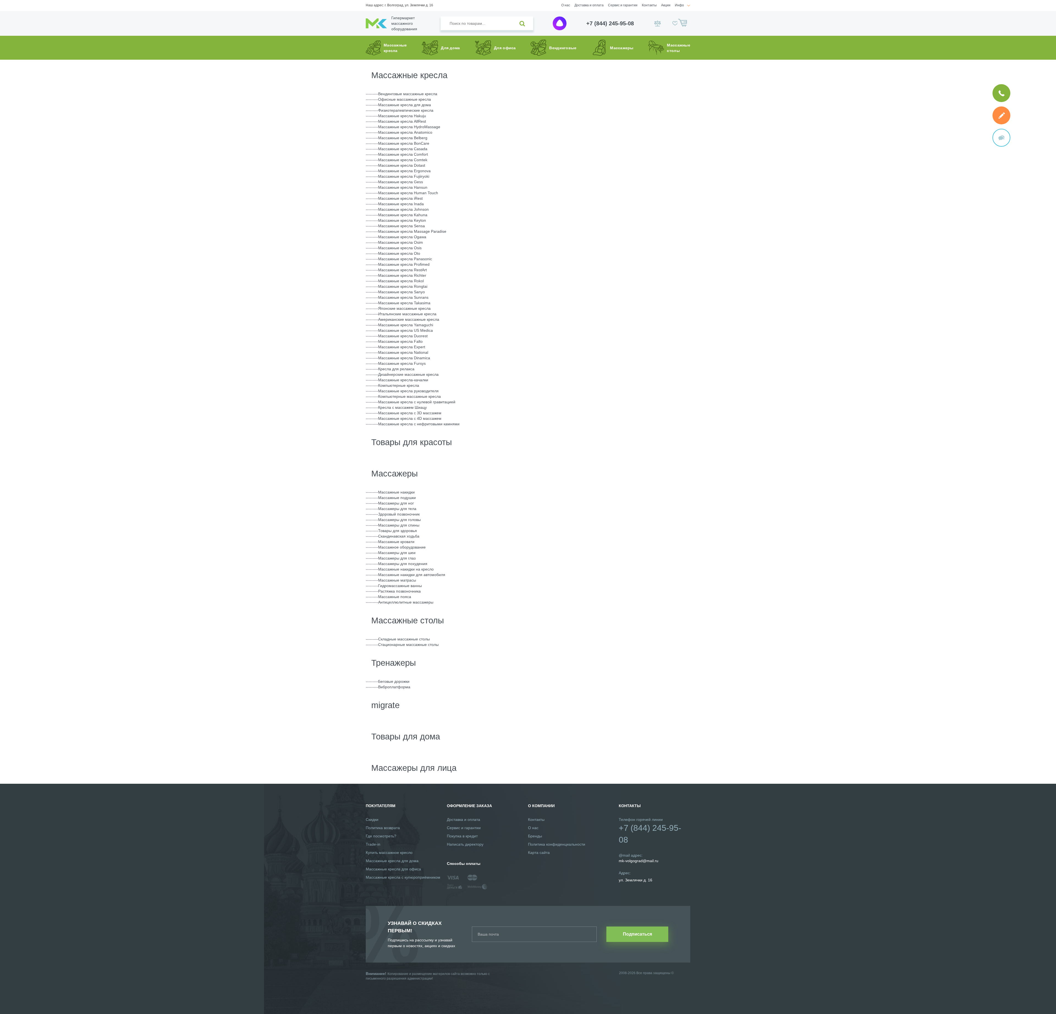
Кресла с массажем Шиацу (402, 407)
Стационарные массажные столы (408, 644)
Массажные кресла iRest (400, 198)
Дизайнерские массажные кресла (408, 374)
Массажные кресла (409, 75)
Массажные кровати (396, 541)
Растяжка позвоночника (399, 591)
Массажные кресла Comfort (403, 154)
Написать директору (465, 844)
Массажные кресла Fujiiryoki (403, 176)
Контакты (649, 5)
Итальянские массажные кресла (407, 314)
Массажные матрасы (397, 580)
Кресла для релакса (396, 369)
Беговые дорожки (393, 681)
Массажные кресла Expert (401, 347)
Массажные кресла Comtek (402, 160)
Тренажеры (393, 663)
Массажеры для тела (397, 508)
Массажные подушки (397, 497)
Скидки (372, 819)
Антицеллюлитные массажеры (405, 602)
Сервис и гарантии (622, 5)
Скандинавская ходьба (398, 536)
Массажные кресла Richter (402, 275)
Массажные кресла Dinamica (404, 358)
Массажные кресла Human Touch (408, 193)
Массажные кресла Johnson (403, 209)
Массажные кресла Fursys (402, 363)
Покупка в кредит (462, 836)
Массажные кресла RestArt (402, 270)
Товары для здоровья (397, 530)
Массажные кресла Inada (401, 204)
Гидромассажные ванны (400, 585)
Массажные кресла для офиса (393, 869)
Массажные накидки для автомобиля (411, 574)
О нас (565, 5)
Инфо (679, 5)
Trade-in (373, 844)
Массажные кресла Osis (400, 248)
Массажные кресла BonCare (403, 143)
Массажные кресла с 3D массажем (409, 413)
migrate (385, 705)
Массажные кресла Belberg (402, 138)
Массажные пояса (394, 596)
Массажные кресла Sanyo (401, 292)
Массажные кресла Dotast (401, 165)
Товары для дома (405, 736)
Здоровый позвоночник (399, 514)
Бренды (535, 836)
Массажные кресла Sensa (401, 226)
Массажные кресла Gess (400, 182)
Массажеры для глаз (397, 558)
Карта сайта (539, 852)
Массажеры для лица (414, 768)
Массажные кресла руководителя (408, 391)
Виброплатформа (394, 687)
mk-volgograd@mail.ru (638, 861)
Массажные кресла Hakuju (402, 116)
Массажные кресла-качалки (403, 380)
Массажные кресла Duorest (403, 336)
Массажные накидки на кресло (406, 569)
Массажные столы (407, 620)
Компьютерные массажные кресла (409, 396)
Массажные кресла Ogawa (402, 237)
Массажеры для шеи (397, 552)
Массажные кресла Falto (400, 341)
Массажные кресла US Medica (405, 330)
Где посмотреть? (381, 836)
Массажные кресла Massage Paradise (412, 231)
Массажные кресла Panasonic (405, 259)
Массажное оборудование (402, 547)
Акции (665, 5)
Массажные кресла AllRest (402, 121)
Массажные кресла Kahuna (402, 215)
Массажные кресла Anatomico (405, 132)
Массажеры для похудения (402, 563)
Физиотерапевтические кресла (405, 110)
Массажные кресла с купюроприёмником (403, 877)
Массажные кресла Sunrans (403, 297)
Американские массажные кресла (408, 319)
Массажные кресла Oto (399, 253)
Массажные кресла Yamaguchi (405, 325)
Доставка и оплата (589, 5)
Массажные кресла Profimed (404, 264)
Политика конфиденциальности (556, 844)
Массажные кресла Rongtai (402, 286)
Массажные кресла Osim (400, 242)
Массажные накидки (396, 492)
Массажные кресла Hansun (402, 187)
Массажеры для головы (399, 519)
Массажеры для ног (396, 503)
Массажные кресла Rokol (401, 281)
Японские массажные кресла (404, 308)
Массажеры (394, 473)
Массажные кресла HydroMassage (409, 127)
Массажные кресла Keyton (402, 220)
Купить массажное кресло (389, 852)
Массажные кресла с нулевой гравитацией (416, 402)
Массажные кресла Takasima (404, 303)
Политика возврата (383, 828)
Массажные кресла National (403, 352)
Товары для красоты (411, 442)
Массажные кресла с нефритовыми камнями (419, 424)
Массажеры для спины (398, 525)
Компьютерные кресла (398, 385)
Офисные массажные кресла (404, 99)
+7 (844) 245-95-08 (610, 23)
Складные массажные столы (404, 639)
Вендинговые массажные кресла (407, 94)
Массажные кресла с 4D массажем (409, 418)
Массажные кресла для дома (404, 105)
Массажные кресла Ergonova (404, 171)
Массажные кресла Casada (402, 149)
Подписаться (637, 934)
